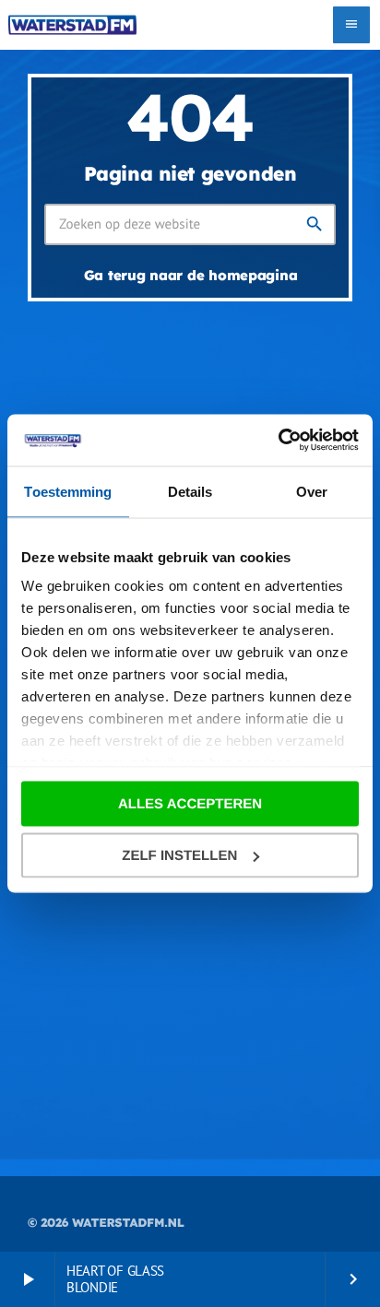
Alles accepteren (190, 803)
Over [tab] (311, 491)
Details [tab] (190, 491)
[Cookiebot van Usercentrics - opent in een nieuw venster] (278, 441)
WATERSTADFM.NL (128, 1223)
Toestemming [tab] (68, 491)
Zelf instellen (179, 856)
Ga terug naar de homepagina (191, 275)
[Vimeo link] (72, 25)
